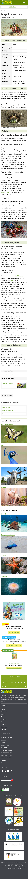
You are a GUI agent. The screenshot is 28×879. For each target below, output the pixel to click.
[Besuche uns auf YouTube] (8, 771)
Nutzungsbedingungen (7, 752)
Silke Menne (11, 17)
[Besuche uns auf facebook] (2, 771)
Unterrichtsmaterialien (6, 750)
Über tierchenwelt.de (6, 737)
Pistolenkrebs (5, 192)
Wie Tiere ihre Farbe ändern (11, 375)
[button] (23, 2)
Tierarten (3, 709)
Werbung (3, 760)
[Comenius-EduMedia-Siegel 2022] (17, 802)
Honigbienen (19, 276)
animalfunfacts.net (6, 780)
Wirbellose (12, 7)
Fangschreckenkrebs (8, 410)
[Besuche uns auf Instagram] (11, 771)
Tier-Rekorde (4, 716)
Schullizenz (4, 747)
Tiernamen (4, 711)
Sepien (13, 280)
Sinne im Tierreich (7, 384)
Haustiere (3, 714)
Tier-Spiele (4, 727)
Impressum (4, 762)
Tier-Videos (4, 722)
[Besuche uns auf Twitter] (5, 771)
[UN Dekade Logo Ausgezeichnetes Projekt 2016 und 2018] (19, 811)
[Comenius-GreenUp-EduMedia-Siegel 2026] (9, 802)
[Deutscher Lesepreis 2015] (9, 811)
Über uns (3, 740)
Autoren (3, 742)
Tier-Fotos (3, 724)
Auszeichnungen (5, 745)
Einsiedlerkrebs (6, 407)
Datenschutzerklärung (6, 755)
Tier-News (3, 729)
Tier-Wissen (4, 719)
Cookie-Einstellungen (6, 757)
